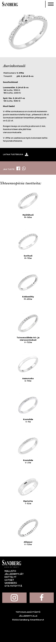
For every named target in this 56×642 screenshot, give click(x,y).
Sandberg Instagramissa (14, 597)
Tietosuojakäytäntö (28, 612)
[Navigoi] (51, 4)
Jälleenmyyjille (28, 616)
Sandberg (10, 4)
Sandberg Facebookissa (42, 597)
